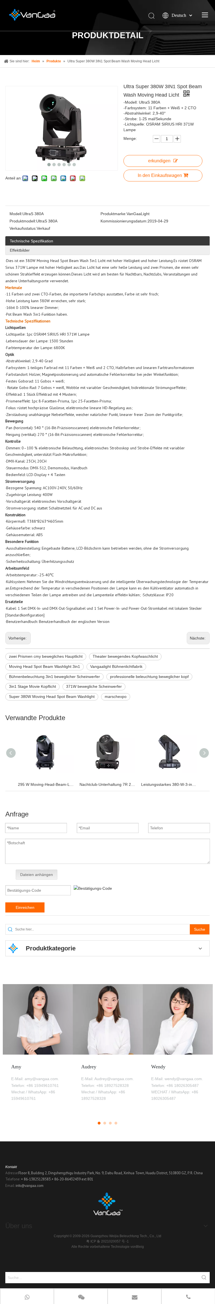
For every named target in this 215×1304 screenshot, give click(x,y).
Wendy (158, 1066)
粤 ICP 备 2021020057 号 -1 (107, 1241)
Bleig (140, 1247)
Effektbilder (20, 250)
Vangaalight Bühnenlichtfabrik (116, 666)
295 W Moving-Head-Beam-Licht (46, 784)
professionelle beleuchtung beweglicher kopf (149, 676)
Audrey (88, 1066)
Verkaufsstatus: (23, 228)
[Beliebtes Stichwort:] (204, 1277)
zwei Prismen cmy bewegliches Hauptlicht (46, 656)
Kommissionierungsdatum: (124, 221)
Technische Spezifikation (31, 241)
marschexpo (116, 696)
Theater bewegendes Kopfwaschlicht (125, 656)
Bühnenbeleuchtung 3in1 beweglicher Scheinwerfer (54, 676)
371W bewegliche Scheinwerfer (94, 686)
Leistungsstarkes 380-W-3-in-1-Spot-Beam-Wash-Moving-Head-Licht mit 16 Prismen (169, 784)
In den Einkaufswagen (160, 175)
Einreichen (25, 907)
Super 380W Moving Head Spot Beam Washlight (52, 696)
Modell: (16, 213)
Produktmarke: (114, 213)
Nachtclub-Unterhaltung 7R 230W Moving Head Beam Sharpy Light (107, 784)
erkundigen (159, 160)
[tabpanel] (38, 1048)
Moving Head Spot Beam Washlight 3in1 (44, 666)
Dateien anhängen (36, 874)
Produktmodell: (23, 221)
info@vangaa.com (29, 1186)
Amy (16, 1066)
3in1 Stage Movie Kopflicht (32, 686)
